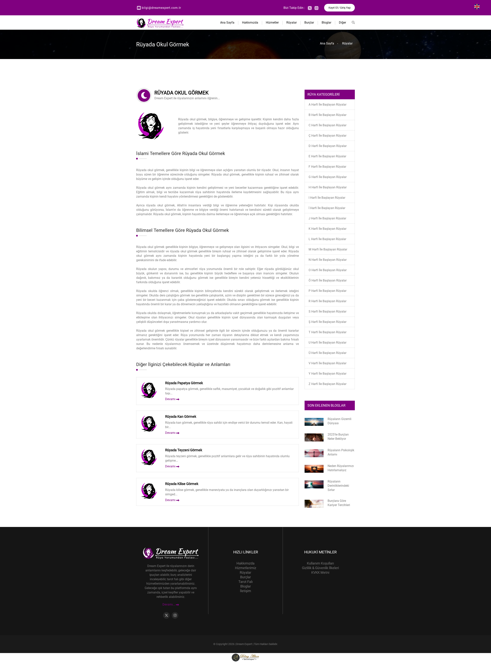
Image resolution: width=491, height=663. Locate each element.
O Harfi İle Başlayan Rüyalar (328, 270)
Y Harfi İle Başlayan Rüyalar (327, 373)
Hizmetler (272, 22)
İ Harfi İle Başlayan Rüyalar (327, 208)
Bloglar (326, 22)
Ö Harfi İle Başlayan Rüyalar (328, 280)
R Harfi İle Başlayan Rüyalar (327, 301)
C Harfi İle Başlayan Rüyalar (327, 125)
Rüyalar (291, 22)
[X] (310, 8)
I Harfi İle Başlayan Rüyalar (327, 197)
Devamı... (169, 604)
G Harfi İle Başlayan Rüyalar (328, 177)
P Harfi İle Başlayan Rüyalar (327, 291)
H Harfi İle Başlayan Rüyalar (328, 187)
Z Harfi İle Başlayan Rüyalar (327, 384)
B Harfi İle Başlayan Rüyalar (327, 115)
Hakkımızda (250, 22)
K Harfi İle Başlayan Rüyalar (327, 229)
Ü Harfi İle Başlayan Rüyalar (327, 353)
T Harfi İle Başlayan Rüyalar (327, 332)
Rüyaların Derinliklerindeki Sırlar (338, 486)
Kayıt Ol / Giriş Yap (340, 7)
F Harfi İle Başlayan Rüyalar (327, 166)
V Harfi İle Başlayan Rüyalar (327, 363)
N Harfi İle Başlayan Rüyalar (328, 260)
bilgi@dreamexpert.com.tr (161, 8)
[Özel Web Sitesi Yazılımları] (245, 657)
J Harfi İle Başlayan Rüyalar (327, 218)
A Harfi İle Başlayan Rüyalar (327, 104)
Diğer (342, 22)
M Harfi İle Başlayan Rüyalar (328, 249)
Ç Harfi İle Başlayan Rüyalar (327, 135)
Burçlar (309, 22)
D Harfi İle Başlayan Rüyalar (328, 146)
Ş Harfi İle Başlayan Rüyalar (327, 322)
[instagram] (316, 8)
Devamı (170, 399)
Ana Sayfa (227, 22)
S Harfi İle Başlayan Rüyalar (327, 311)
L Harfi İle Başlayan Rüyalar (327, 239)
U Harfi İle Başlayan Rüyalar (327, 342)
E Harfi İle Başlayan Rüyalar (327, 156)
